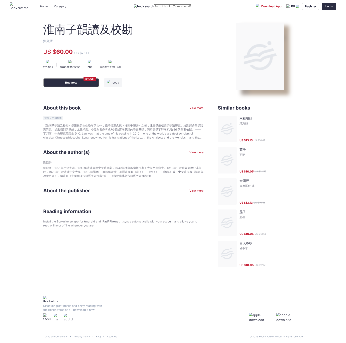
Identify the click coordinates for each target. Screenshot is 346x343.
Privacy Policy (82, 336)
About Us (112, 336)
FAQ (98, 336)
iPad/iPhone (110, 221)
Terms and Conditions (55, 336)
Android (89, 221)
